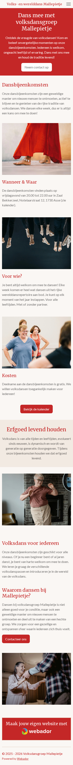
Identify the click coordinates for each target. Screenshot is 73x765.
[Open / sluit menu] (68, 4)
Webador (23, 758)
